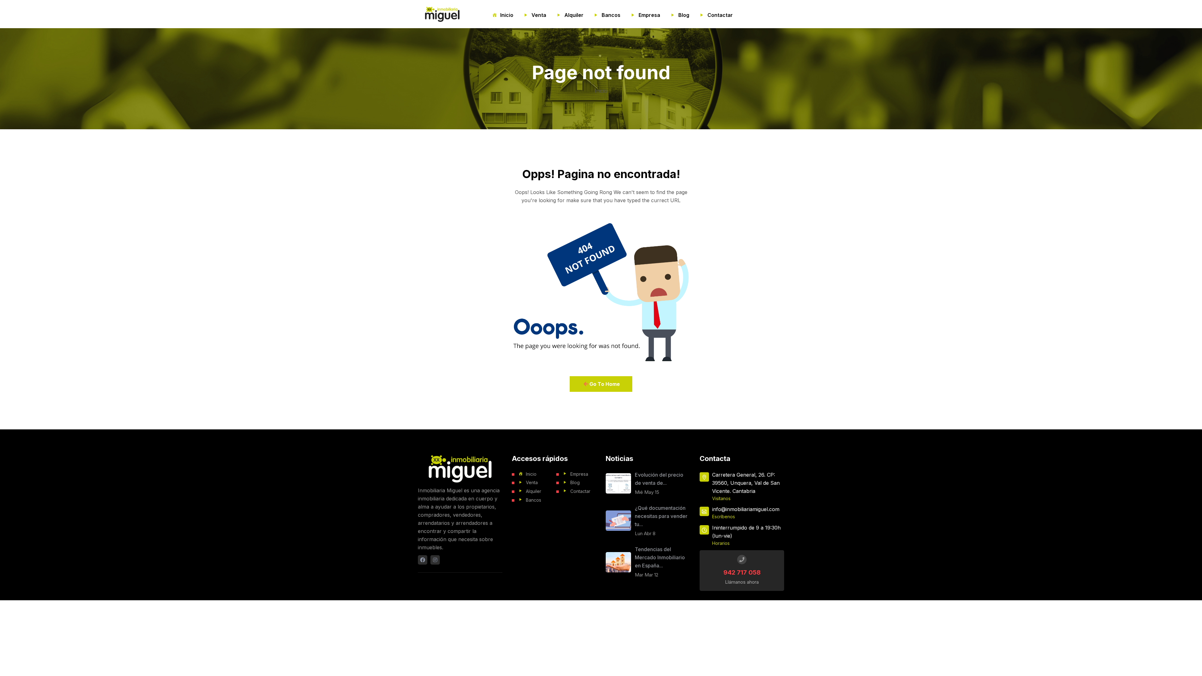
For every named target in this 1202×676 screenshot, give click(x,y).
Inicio (506, 15)
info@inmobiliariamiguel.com (745, 509)
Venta (539, 15)
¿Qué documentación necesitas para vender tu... (661, 516)
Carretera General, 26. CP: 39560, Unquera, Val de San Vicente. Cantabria (746, 483)
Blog (683, 15)
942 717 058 (742, 572)
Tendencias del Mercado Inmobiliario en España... (660, 557)
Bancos (611, 15)
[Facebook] (422, 560)
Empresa (649, 15)
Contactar (720, 15)
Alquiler (573, 15)
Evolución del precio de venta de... (659, 479)
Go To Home (604, 384)
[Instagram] (435, 560)
